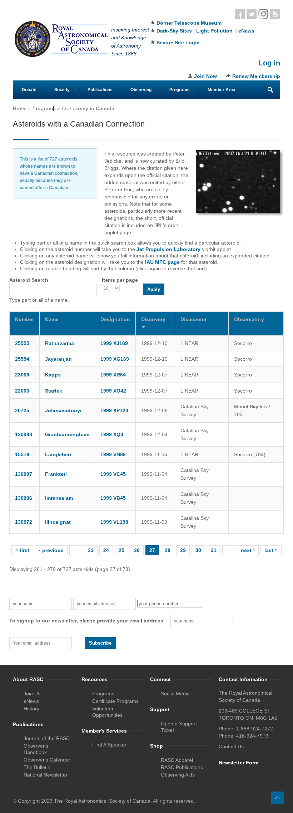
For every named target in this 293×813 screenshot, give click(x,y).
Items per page (120, 280)
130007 (23, 474)
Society (62, 89)
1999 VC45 (113, 474)
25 (121, 550)
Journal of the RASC (47, 738)
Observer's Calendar (47, 760)
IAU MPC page (162, 262)
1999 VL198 (114, 522)
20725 (22, 410)
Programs (179, 89)
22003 (22, 391)
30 (198, 550)
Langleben (58, 454)
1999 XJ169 (114, 343)
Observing (141, 89)
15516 (22, 454)
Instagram (263, 14)
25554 (22, 359)
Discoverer (193, 319)
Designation (115, 319)
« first (22, 550)
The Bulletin (37, 767)
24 (106, 550)
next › (248, 550)
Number (24, 319)
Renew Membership (256, 76)
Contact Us (33, 108)
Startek (53, 391)
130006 (23, 498)
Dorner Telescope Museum (189, 23)
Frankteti (56, 474)
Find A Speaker (109, 745)
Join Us (32, 693)
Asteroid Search (28, 280)
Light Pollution (214, 31)
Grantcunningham (67, 434)
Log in (269, 63)
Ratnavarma (59, 343)
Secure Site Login (178, 42)
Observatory (249, 319)
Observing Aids (178, 775)
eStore (69, 108)
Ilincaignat (58, 522)
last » (271, 550)
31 (214, 550)
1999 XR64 (113, 375)
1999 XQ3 (111, 434)
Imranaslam (59, 498)
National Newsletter (46, 775)
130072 (23, 522)
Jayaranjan (58, 359)
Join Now (205, 76)
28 (167, 550)
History (31, 708)
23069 (22, 375)
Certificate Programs (115, 701)
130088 (23, 434)
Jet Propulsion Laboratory (168, 249)
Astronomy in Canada (87, 108)
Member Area (221, 89)
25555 (22, 343)
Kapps (53, 375)
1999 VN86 (113, 454)
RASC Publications (182, 767)
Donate (29, 89)
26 (137, 550)
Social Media (175, 693)
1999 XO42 (113, 391)
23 (91, 550)
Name (52, 319)
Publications (100, 89)
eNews (246, 31)
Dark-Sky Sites (174, 31)
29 (183, 550)
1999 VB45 (113, 498)
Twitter (252, 14)
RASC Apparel (177, 760)
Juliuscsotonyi (63, 410)
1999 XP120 (114, 410)
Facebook (240, 14)
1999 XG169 (114, 359)
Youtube (275, 14)
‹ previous (51, 550)
